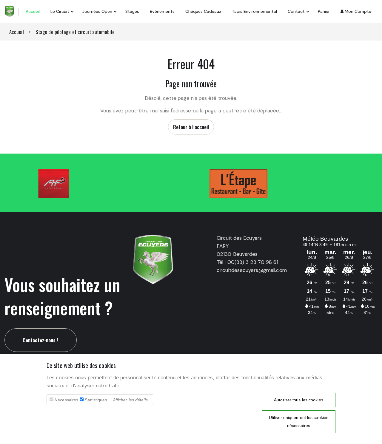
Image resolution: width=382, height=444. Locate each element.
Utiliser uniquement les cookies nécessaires (298, 421)
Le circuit (59, 11)
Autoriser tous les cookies (298, 399)
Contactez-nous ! (40, 340)
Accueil (33, 11)
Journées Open (97, 11)
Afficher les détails (130, 399)
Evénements (162, 11)
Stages (132, 11)
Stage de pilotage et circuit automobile (75, 31)
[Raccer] (9, 10)
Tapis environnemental (254, 11)
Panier (324, 11)
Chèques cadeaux (203, 11)
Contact (296, 11)
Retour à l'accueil (191, 127)
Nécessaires (66, 399)
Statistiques (96, 399)
